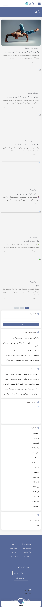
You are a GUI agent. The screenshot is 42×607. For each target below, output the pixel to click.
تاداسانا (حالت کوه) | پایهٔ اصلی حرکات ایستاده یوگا (24, 350)
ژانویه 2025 (36, 443)
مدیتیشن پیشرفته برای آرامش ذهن (28, 194)
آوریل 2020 (36, 477)
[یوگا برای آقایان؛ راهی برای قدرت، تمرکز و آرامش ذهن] (21, 33)
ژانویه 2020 (36, 491)
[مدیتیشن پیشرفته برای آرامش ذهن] (21, 174)
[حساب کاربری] (7, 604)
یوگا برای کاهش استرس (31, 241)
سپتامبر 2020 (35, 462)
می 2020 (36, 472)
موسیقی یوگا (27, 548)
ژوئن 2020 (36, 467)
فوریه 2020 (36, 487)
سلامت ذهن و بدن (32, 48)
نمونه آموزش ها (26, 544)
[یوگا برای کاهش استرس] (21, 223)
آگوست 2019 (35, 501)
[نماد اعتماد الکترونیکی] (22, 592)
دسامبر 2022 (35, 448)
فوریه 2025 (36, 438)
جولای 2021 (36, 453)
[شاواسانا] (21, 269)
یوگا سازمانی (27, 552)
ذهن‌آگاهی (35, 93)
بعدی (16, 308)
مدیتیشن (29, 93)
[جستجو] (27, 604)
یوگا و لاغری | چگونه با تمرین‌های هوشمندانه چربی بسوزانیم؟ (22, 355)
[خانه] (34, 604)
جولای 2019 (36, 506)
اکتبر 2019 (36, 496)
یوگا (26, 48)
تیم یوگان (33, 62)
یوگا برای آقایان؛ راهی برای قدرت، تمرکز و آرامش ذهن (21, 52)
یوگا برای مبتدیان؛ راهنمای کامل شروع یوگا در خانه (24, 338)
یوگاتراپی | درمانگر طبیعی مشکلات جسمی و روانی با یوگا (22, 360)
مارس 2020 (36, 482)
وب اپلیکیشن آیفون (19, 578)
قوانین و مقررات (13, 556)
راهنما (13, 544)
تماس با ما (27, 556)
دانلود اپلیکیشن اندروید (19, 573)
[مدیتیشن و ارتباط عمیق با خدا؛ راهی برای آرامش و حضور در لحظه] (21, 80)
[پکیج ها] (14, 604)
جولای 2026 (36, 433)
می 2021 (36, 457)
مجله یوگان (13, 548)
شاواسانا (36, 285)
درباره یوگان (13, 552)
